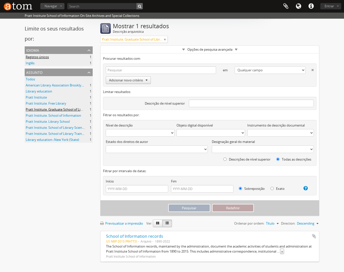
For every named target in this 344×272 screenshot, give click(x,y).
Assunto (34, 72)
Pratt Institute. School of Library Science (55, 127)
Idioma (298, 6)
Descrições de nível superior (249, 159)
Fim (174, 181)
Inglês (30, 63)
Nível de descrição (119, 125)
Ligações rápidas (311, 6)
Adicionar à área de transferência (314, 236)
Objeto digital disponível (195, 125)
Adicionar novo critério (126, 80)
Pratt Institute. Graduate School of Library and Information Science (76, 109)
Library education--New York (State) (52, 139)
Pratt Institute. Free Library (46, 103)
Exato (280, 188)
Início (110, 181)
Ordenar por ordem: (249, 223)
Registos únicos (37, 57)
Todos (30, 79)
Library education (39, 91)
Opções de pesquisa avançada (209, 49)
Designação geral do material (233, 141)
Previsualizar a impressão (124, 223)
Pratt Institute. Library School (48, 121)
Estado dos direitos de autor (127, 141)
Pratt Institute (36, 97)
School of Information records (134, 236)
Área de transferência (286, 6)
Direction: (288, 223)
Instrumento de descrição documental (276, 125)
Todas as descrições (296, 159)
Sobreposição (254, 188)
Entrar (329, 6)
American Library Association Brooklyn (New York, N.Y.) (67, 85)
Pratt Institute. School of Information (53, 115)
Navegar (51, 6)
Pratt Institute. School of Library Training (56, 133)
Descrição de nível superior (165, 103)
